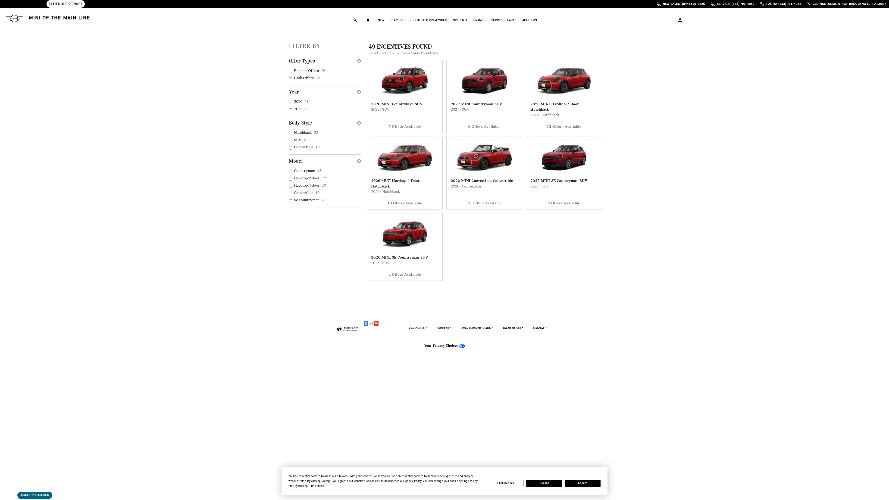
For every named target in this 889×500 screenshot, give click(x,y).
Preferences (505, 483)
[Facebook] (366, 323)
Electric (397, 20)
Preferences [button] (317, 486)
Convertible (306, 147)
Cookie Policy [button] (413, 481)
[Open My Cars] (679, 20)
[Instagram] (371, 323)
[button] (405, 96)
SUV (301, 140)
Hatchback (306, 133)
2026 (301, 102)
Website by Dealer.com (347, 329)
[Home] (13, 18)
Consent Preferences (35, 495)
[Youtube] (376, 323)
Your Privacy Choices (441, 346)
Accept (583, 483)
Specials (460, 20)
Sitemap (539, 328)
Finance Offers (309, 71)
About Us (529, 20)
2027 (300, 109)
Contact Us (417, 328)
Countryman (307, 171)
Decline (544, 483)
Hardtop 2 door (310, 178)
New (381, 20)
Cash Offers (307, 78)
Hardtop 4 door (310, 186)
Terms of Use (512, 328)
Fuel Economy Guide (476, 328)
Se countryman (309, 200)
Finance (479, 20)
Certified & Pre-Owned (428, 20)
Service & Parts (503, 20)
